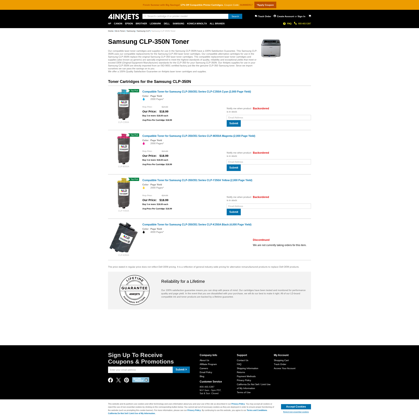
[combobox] (192, 16)
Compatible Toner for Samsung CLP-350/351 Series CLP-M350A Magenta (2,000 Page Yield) (198, 136)
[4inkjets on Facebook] (110, 381)
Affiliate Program (208, 364)
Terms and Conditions (257, 410)
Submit (233, 123)
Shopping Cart (281, 360)
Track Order (264, 16)
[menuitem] (109, 23)
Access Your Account (284, 368)
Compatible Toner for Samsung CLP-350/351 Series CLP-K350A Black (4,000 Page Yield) (196, 224)
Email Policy (206, 372)
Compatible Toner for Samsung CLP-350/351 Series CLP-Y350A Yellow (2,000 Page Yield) (197, 180)
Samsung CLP (143, 31)
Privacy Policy (244, 380)
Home (111, 31)
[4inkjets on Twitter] (118, 381)
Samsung (131, 31)
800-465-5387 (304, 23)
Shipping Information (247, 368)
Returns (241, 372)
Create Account (286, 16)
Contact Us (242, 360)
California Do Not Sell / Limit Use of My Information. (131, 413)
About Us (204, 360)
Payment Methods (246, 376)
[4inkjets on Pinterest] (126, 381)
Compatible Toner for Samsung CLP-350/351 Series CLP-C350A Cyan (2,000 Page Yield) (196, 91)
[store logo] (123, 17)
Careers (204, 368)
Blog (202, 376)
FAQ (289, 23)
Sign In (301, 16)
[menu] (209, 23)
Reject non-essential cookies (296, 412)
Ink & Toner (120, 31)
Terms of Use (244, 392)
